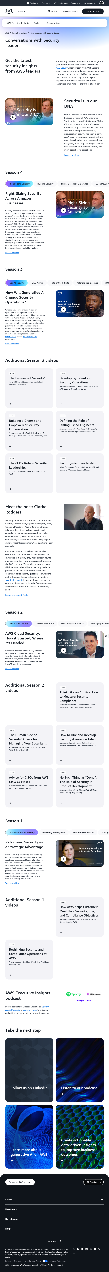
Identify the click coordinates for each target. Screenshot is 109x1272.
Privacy (8, 1261)
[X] (74, 1249)
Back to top (53, 1241)
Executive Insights (19, 33)
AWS (7, 33)
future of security (30, 336)
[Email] (74, 1254)
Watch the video (71, 155)
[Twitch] (91, 1249)
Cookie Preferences (58, 1261)
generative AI (10, 336)
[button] (93, 11)
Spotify (45, 1006)
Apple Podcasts (12, 1010)
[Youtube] (95, 1249)
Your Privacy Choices (33, 1261)
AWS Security (62, 67)
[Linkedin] (82, 1249)
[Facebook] (78, 1249)
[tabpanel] (54, 223)
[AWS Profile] (101, 3)
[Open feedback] (106, 636)
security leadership (14, 580)
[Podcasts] (99, 1249)
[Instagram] (86, 1249)
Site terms (18, 1261)
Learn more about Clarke (16, 595)
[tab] (19, 184)
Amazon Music (30, 1010)
